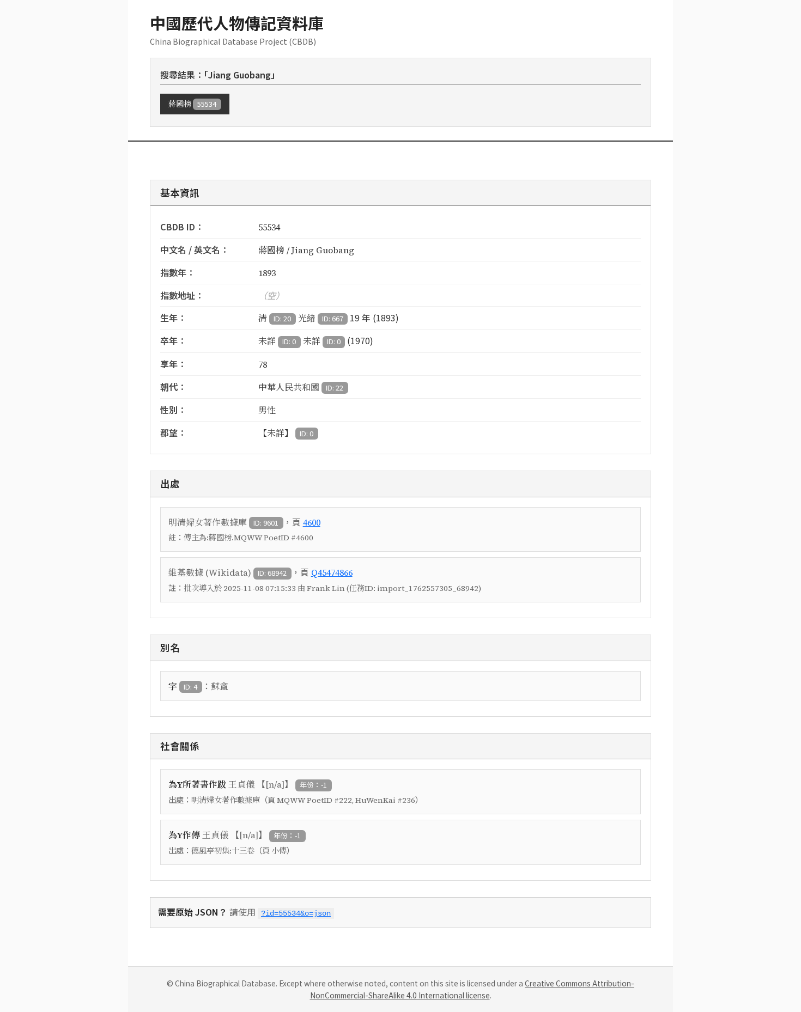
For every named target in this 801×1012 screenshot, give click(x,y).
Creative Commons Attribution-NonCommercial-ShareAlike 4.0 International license (472, 989)
